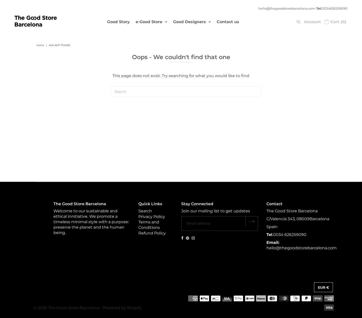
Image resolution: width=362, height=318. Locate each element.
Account (312, 21)
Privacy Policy (151, 216)
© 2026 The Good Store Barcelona (66, 307)
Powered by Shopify (122, 307)
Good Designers (189, 21)
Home (40, 45)
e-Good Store (149, 21)
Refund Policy (152, 233)
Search (145, 211)
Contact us (228, 21)
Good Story (118, 21)
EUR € (323, 287)
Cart (337, 21)
